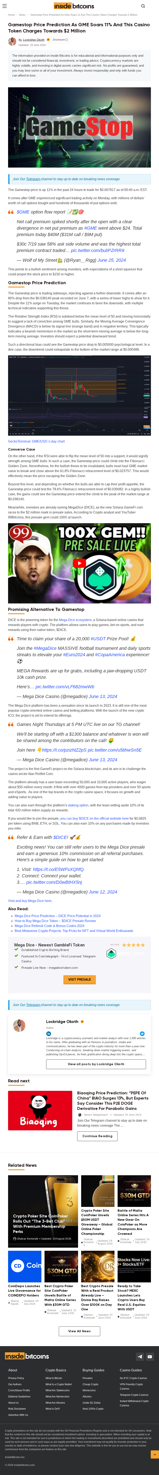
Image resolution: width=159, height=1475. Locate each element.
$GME (23, 212)
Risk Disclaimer (17, 1408)
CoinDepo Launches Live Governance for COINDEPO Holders (24, 1291)
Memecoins (89, 1390)
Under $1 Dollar (92, 1402)
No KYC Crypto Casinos (133, 1378)
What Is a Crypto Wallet (59, 1384)
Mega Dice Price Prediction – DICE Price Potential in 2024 (58, 916)
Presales (88, 1378)
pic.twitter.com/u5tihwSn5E (115, 750)
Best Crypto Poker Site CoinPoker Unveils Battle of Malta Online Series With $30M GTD (60, 1296)
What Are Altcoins (55, 1402)
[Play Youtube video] (79, 563)
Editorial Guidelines (19, 1396)
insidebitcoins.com (24, 1465)
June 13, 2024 (103, 696)
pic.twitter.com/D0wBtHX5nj (54, 882)
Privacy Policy (16, 1378)
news (22, 14)
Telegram (33, 179)
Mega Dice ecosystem (75, 620)
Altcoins (87, 1396)
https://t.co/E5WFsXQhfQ (58, 869)
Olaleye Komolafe (28, 1238)
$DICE (60, 837)
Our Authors (15, 1384)
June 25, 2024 (112, 260)
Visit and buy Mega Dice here (29, 901)
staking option (78, 805)
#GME (90, 228)
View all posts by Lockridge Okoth (96, 1064)
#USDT (98, 638)
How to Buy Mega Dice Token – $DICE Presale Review (55, 921)
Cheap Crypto (90, 1384)
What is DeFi (53, 1408)
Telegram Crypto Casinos (134, 1394)
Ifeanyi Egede (15, 1302)
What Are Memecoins (57, 1396)
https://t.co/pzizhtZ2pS (64, 750)
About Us (13, 1402)
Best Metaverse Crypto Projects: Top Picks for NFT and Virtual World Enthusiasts (74, 931)
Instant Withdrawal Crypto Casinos (134, 1403)
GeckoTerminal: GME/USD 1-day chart (36, 441)
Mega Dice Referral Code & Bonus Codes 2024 (49, 926)
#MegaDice (45, 648)
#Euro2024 (74, 654)
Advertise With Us (18, 1415)
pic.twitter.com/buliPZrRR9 (97, 250)
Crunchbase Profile (19, 1390)
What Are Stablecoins (58, 1390)
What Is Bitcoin (54, 1378)
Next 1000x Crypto (93, 1408)
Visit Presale (79, 979)
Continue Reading (97, 1136)
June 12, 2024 (103, 892)
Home (11, 14)
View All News (79, 1331)
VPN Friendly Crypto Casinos (131, 1386)
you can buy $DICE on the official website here (94, 818)
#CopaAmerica (110, 654)
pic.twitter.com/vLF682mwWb (65, 686)
